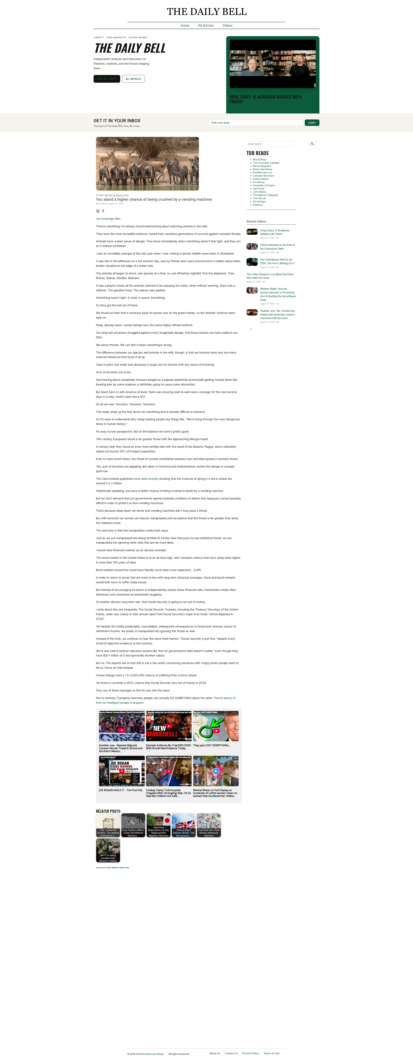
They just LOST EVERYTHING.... (211, 745)
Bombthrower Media (152, 1054)
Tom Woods (259, 198)
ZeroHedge (259, 201)
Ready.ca (258, 204)
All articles (133, 78)
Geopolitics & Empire (264, 185)
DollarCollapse (260, 178)
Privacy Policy (250, 1053)
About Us (215, 1053)
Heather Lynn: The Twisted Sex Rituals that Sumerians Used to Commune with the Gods (277, 314)
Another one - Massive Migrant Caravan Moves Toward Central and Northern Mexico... (120, 748)
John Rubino (259, 191)
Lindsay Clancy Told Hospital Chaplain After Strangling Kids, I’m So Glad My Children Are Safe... (168, 793)
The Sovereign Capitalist (266, 162)
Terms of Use (271, 1053)
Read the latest (107, 78)
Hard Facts (258, 188)
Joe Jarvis (103, 203)
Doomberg (258, 182)
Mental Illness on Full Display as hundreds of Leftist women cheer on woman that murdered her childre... (215, 793)
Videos (227, 25)
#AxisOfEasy (259, 159)
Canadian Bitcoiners (263, 175)
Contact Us (231, 1053)
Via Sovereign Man (108, 218)
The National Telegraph (265, 195)
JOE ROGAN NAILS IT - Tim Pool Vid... (121, 790)
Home (185, 25)
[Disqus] (169, 914)
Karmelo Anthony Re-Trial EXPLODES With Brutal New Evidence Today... (168, 747)
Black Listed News (262, 169)
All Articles (206, 25)
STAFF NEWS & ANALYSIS (117, 868)
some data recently (145, 478)
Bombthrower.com (262, 172)
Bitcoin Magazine (262, 166)
